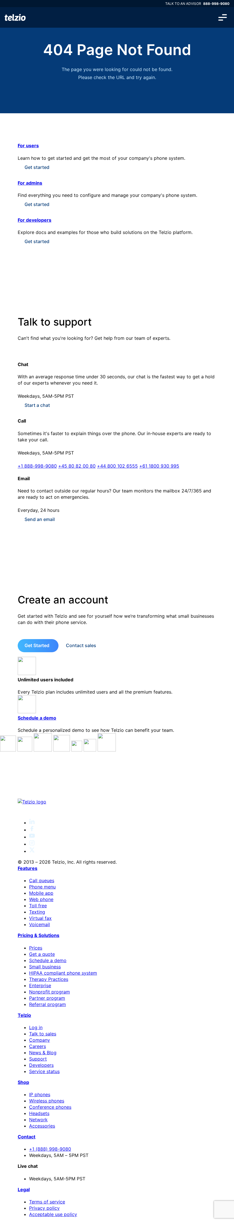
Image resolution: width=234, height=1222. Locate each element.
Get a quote (42, 954)
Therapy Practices (48, 979)
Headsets (39, 1113)
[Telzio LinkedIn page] (32, 822)
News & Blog (43, 1052)
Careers (37, 1046)
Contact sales (81, 645)
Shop (23, 1082)
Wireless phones (46, 1101)
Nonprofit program (49, 992)
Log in (36, 1027)
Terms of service (47, 1202)
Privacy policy (44, 1208)
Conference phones (50, 1107)
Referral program (47, 1004)
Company (39, 1040)
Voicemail (39, 924)
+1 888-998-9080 (37, 466)
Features (27, 868)
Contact (26, 1137)
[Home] (15, 17)
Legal (24, 1189)
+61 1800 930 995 (159, 466)
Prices (35, 948)
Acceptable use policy (53, 1214)
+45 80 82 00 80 (77, 466)
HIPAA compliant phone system (63, 973)
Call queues (41, 880)
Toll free (38, 905)
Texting (37, 912)
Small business (45, 966)
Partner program (47, 998)
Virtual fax (40, 918)
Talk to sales (42, 1034)
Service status (44, 1071)
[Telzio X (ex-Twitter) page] (32, 851)
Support (38, 1059)
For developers (34, 220)
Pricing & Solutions (38, 935)
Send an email (40, 519)
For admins (30, 183)
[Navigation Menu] (222, 17)
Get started (37, 167)
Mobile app (41, 893)
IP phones (39, 1094)
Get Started (37, 645)
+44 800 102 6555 (117, 466)
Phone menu (42, 887)
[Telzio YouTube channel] (32, 837)
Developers (41, 1065)
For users (28, 145)
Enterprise (40, 985)
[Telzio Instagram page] (32, 844)
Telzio (24, 1015)
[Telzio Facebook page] (32, 830)
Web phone (41, 899)
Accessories (42, 1126)
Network (38, 1119)
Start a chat (37, 405)
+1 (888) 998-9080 (50, 1149)
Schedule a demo (37, 718)
